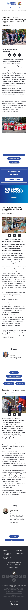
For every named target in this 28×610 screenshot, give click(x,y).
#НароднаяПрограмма (14, 380)
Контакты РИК (19, 553)
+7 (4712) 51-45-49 (14, 564)
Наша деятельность (12, 7)
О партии (5, 550)
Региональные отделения (7, 554)
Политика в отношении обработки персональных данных (14, 595)
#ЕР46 (14, 372)
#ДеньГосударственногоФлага (14, 540)
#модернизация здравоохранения (14, 154)
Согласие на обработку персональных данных (14, 596)
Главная (4, 7)
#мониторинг (14, 162)
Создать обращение (14, 179)
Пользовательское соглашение (14, 591)
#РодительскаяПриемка (14, 376)
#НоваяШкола (8, 383)
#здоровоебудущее (14, 158)
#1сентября (20, 383)
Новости (21, 7)
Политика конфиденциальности (14, 592)
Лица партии (18, 550)
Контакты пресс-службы (7, 557)
